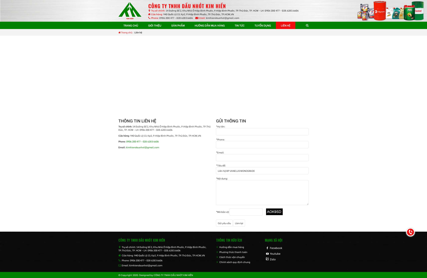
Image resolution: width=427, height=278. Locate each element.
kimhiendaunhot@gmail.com (222, 18)
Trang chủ (126, 32)
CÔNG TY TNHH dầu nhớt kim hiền (173, 275)
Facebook (276, 248)
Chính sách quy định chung (234, 262)
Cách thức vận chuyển (232, 257)
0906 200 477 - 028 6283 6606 (176, 18)
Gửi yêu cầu (224, 223)
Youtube (275, 253)
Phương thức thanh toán (233, 252)
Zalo (273, 259)
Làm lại (239, 223)
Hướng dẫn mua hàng (231, 247)
